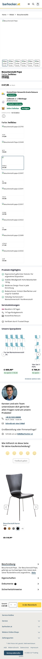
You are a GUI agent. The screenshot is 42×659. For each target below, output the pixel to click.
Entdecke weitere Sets (32, 379)
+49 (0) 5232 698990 (13, 417)
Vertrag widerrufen (13, 653)
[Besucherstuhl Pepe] (21, 39)
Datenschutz (24, 647)
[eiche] (9, 528)
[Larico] (5, 77)
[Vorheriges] (6, 507)
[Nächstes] (36, 507)
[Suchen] (33, 4)
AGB (5, 647)
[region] (21, 507)
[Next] (38, 354)
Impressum (34, 647)
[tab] (20, 568)
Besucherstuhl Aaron (11, 523)
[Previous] (4, 354)
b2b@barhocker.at (25, 434)
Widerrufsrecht (13, 647)
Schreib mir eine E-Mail (15, 423)
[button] (3, 116)
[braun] (5, 528)
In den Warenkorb (30, 605)
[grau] (13, 528)
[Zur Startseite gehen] (11, 4)
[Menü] (29, 4)
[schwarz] (18, 528)
